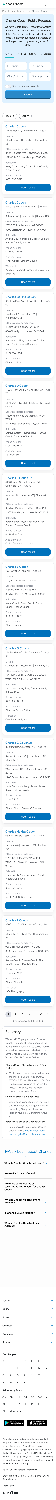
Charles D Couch (16, 385)
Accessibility (8, 1485)
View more (16, 1411)
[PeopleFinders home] (13, 4)
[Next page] (48, 1014)
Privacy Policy (21, 1463)
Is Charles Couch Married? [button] (19, 1212)
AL (11, 1396)
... (25, 10)
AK (4, 1396)
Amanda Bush (39, 1134)
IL (46, 1403)
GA (18, 1403)
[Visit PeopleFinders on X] (4, 1493)
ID (39, 1403)
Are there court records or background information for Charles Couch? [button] (25, 1186)
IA (32, 1403)
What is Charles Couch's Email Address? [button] (21, 1224)
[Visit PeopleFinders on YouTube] (16, 1493)
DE (4, 1403)
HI (25, 1403)
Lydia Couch (23, 1134)
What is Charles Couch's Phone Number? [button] (22, 1201)
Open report (28, 187)
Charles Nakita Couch (20, 831)
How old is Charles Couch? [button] (19, 1173)
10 (40, 1014)
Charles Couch (15, 126)
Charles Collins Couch (20, 297)
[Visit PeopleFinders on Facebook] (12, 1493)
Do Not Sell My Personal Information (19, 1469)
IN (3, 1411)
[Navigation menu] (51, 4)
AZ (25, 1396)
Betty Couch (32, 1130)
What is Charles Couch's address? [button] (24, 1163)
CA (32, 1396)
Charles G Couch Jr (18, 743)
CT (47, 1396)
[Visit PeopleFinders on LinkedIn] (8, 1493)
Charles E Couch (16, 567)
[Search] (44, 4)
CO (40, 1396)
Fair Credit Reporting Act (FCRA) (22, 1453)
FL (11, 1403)
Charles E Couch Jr (18, 478)
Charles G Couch (17, 648)
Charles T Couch (16, 920)
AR (18, 1396)
